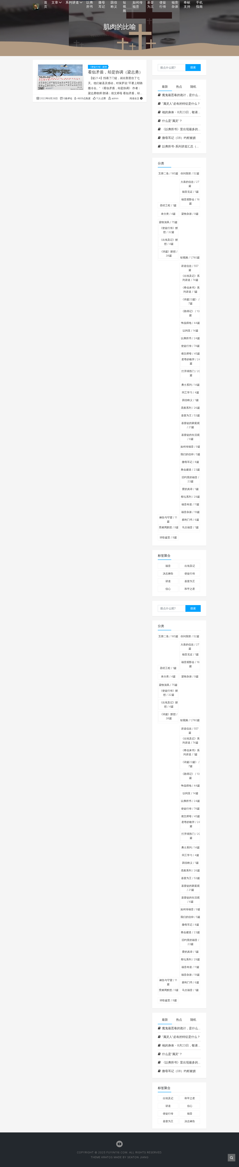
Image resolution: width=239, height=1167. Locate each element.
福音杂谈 (190, 512)
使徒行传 (190, 345)
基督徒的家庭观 (190, 425)
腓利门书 (190, 519)
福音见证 (190, 191)
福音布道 (190, 504)
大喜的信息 (190, 183)
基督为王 (190, 415)
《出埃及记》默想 (169, 241)
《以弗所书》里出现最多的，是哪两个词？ (181, 129)
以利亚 (190, 330)
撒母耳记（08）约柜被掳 (179, 138)
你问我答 (190, 173)
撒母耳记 (190, 461)
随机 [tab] (193, 86)
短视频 (190, 257)
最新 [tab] (165, 86)
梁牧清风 (168, 222)
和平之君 (189, 588)
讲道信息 (189, 268)
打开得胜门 (190, 373)
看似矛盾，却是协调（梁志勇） (115, 72)
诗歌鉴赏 (168, 537)
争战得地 (190, 322)
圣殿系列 (190, 407)
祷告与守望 (168, 519)
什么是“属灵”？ (172, 121)
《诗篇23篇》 (190, 301)
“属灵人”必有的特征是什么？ (181, 103)
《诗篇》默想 (168, 253)
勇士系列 (190, 384)
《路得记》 (190, 313)
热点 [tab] (179, 86)
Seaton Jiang (137, 1157)
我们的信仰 (190, 454)
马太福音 (190, 527)
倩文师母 (190, 353)
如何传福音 (190, 446)
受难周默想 (169, 527)
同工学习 (190, 392)
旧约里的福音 (190, 479)
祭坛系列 (190, 496)
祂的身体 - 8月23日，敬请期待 (181, 112)
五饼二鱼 (168, 173)
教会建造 (190, 469)
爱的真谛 (190, 489)
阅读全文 (134, 98)
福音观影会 (190, 201)
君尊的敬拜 (190, 361)
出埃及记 (189, 565)
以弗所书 (190, 338)
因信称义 (190, 400)
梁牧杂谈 (189, 213)
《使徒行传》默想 (98, 66)
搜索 (193, 67)
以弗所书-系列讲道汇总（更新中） (181, 146)
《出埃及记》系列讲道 (190, 277)
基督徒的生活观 (190, 436)
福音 (168, 565)
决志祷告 (168, 573)
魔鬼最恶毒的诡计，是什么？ (181, 95)
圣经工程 (168, 205)
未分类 (168, 213)
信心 (168, 588)
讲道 (168, 581)
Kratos (107, 1157)
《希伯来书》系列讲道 (190, 289)
